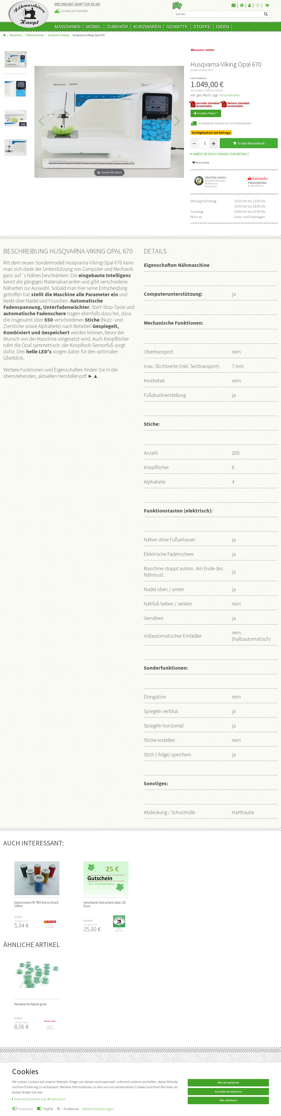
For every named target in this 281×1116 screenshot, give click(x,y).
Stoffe (202, 26)
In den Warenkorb (251, 143)
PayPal (48, 1109)
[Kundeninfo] (241, 6)
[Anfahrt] (234, 6)
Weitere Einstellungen (98, 1109)
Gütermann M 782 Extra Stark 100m (36, 904)
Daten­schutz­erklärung (30, 1099)
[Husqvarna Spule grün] (36, 975)
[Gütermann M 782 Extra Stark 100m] (36, 873)
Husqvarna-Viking (58, 35)
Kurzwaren (147, 26)
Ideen (222, 26)
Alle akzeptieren (228, 1082)
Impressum (58, 1099)
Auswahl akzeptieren (228, 1091)
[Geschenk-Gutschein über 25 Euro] (105, 873)
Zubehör (117, 26)
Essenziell (26, 1109)
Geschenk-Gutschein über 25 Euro (104, 904)
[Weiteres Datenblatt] (237, 104)
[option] (16, 62)
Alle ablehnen (228, 1100)
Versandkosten (229, 95)
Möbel (93, 26)
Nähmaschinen (35, 35)
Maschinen (68, 26)
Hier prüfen (256, 186)
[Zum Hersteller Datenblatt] (206, 104)
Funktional (71, 1109)
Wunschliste (202, 162)
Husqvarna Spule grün (30, 1004)
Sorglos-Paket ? (207, 113)
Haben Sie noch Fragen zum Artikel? (220, 154)
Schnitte (177, 26)
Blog (177, 5)
